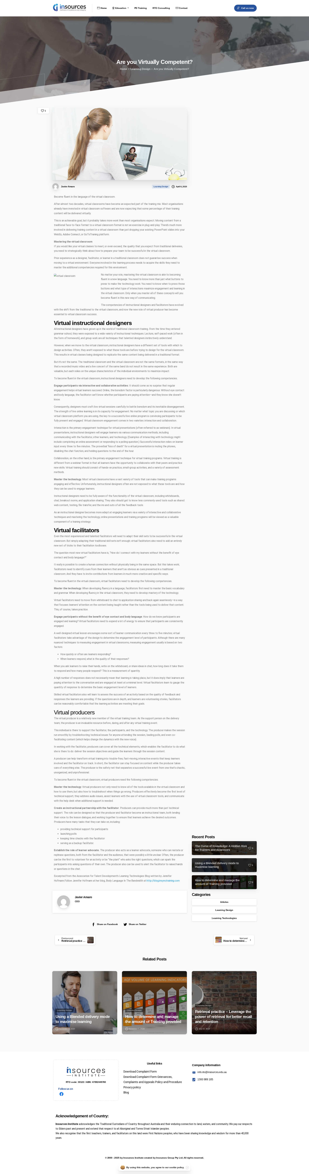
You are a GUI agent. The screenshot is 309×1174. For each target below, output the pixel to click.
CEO (77, 901)
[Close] (187, 1167)
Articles (224, 902)
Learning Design (140, 69)
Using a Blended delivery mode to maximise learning (83, 1019)
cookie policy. (176, 1167)
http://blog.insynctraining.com (163, 880)
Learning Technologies (224, 918)
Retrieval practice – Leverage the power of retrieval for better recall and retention (223, 1016)
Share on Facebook (107, 924)
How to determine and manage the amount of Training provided (153, 1019)
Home (123, 69)
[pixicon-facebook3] (61, 1094)
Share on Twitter (137, 924)
